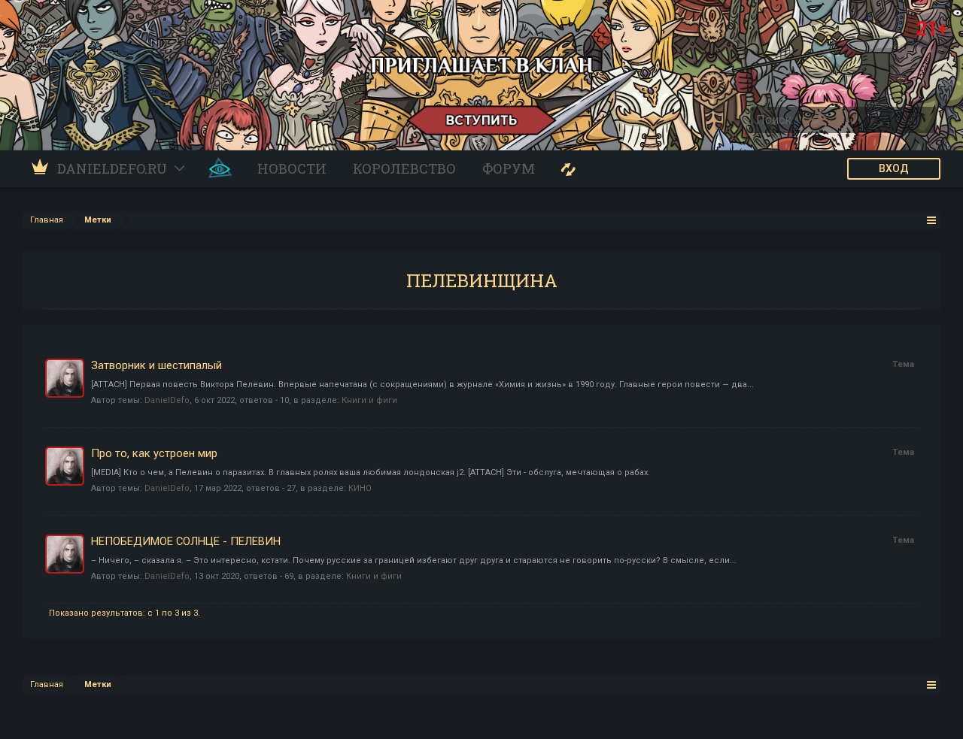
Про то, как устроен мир (154, 453)
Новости (292, 168)
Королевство (404, 168)
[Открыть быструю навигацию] (932, 220)
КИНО (360, 488)
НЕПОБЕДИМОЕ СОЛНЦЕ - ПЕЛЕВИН (186, 541)
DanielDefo (167, 400)
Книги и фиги (369, 400)
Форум (508, 168)
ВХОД (894, 168)
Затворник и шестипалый (156, 365)
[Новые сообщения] (568, 168)
